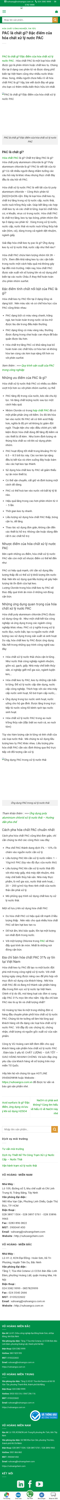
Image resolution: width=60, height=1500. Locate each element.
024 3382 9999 (44, 1)
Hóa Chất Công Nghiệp (14, 28)
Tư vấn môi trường (13, 1149)
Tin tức (32, 28)
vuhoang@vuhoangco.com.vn (19, 1)
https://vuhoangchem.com (14, 1466)
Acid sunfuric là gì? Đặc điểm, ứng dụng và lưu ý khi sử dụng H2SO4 (16, 1107)
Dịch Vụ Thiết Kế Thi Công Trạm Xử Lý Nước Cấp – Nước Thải (28, 1157)
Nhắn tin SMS (53, 1498)
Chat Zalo (18, 1498)
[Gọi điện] (30, 1494)
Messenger (41, 1498)
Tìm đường (6, 1498)
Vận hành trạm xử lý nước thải (19, 1165)
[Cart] (56, 11)
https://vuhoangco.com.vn (13, 1367)
